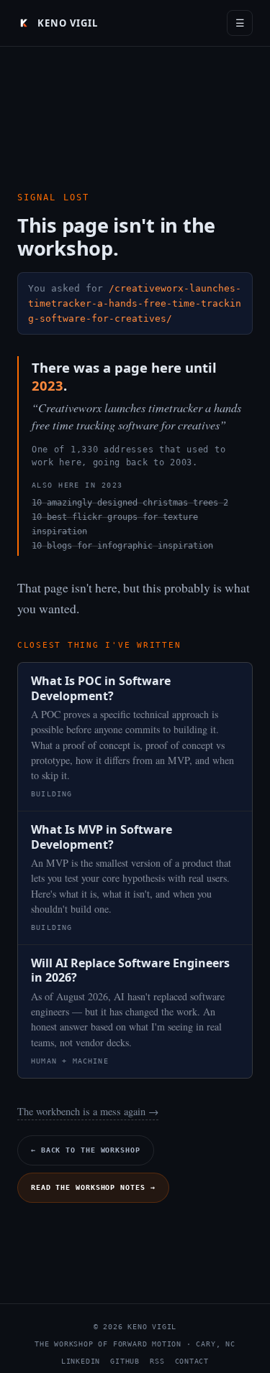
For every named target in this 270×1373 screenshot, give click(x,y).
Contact (192, 1361)
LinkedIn (80, 1361)
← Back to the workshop (85, 1150)
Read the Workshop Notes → (93, 1187)
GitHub (125, 1361)
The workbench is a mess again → (87, 1111)
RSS (157, 1361)
